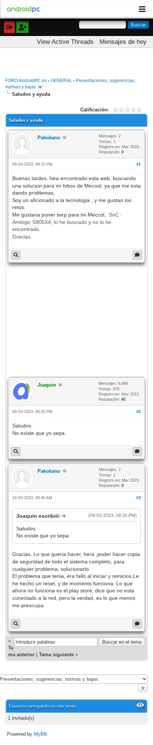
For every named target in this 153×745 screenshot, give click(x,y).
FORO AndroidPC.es (26, 80)
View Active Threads (65, 41)
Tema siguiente (56, 654)
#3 (138, 497)
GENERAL (61, 80)
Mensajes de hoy (123, 41)
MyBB (40, 734)
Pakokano (49, 137)
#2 (138, 411)
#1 (138, 164)
